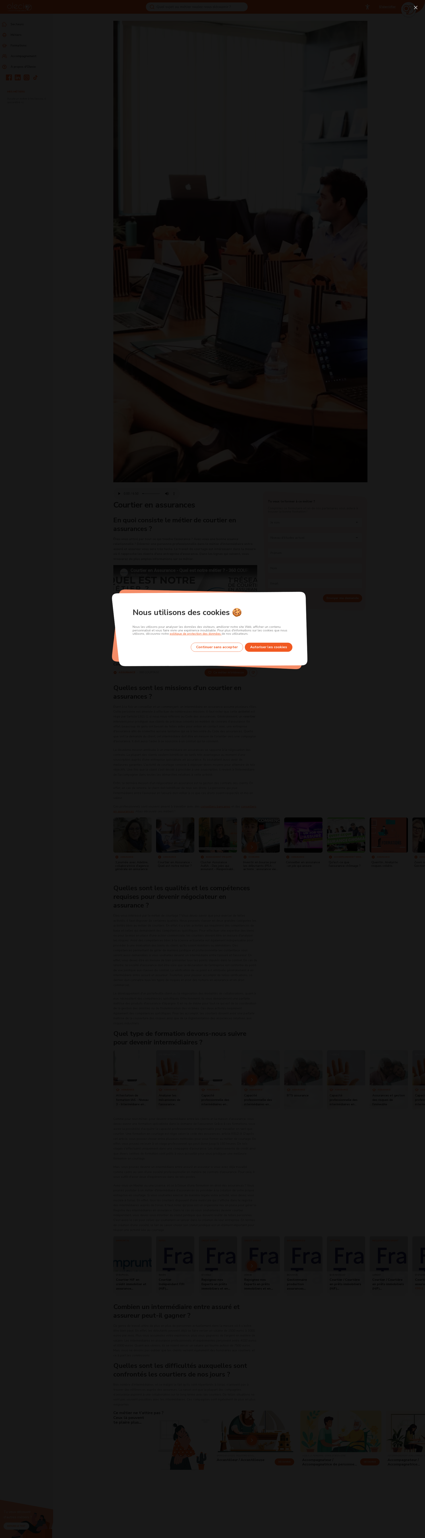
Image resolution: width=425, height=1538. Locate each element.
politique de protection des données (196, 634)
